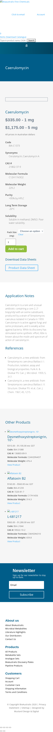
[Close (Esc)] (10, 727)
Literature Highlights (15, 632)
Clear (20, 234)
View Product (13, 464)
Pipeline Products (14, 665)
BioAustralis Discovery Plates (19, 662)
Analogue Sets (12, 658)
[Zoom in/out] (1, 727)
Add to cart (16, 249)
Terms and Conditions (16, 692)
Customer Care (12, 685)
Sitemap (25, 707)
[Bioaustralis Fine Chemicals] (14, 1)
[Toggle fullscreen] (4, 727)
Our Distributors (13, 635)
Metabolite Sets (13, 655)
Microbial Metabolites (16, 628)
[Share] (7, 727)
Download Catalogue (16, 37)
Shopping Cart (12, 678)
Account (9, 681)
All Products (11, 651)
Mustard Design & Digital (26, 711)
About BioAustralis (14, 625)
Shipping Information (15, 688)
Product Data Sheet (22, 268)
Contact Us (10, 639)
